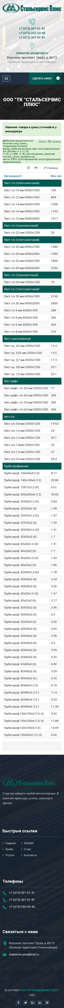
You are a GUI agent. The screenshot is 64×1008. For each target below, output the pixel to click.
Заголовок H (12, 176)
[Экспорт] (37, 168)
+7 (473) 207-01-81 (32, 37)
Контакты (30, 855)
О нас (27, 849)
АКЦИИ (29, 843)
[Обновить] (28, 168)
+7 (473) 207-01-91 (32, 28)
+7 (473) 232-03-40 (32, 33)
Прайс (9, 849)
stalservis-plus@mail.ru (32, 53)
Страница (52, 168)
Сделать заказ (42, 78)
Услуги (9, 855)
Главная (10, 843)
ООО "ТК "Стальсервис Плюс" (40, 990)
